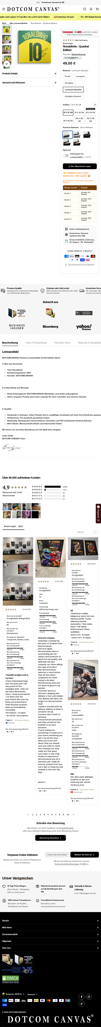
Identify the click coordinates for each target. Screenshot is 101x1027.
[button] (8, 732)
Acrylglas (69, 83)
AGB (84, 864)
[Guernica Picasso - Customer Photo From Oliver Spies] (16, 506)
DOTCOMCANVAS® (17, 1012)
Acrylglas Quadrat (73, 96)
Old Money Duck (77, 785)
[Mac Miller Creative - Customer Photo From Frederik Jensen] (36, 514)
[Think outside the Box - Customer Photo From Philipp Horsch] (7, 506)
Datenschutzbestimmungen (67, 864)
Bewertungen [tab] (10, 526)
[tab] (10, 343)
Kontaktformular (66, 828)
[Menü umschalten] (3, 9)
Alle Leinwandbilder (18, 23)
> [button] (73, 814)
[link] (50, 313)
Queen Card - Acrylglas (80, 634)
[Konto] (91, 9)
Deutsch (31, 994)
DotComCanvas (79, 54)
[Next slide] (6, 64)
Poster (68, 76)
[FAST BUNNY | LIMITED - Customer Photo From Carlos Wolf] (16, 514)
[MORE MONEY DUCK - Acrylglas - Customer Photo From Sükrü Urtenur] (7, 514)
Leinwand (80, 76)
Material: (75, 70)
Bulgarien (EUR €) (14, 994)
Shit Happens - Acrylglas (15, 713)
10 (68, 814)
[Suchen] (84, 9)
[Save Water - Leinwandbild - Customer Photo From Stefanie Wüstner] (26, 506)
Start (4, 23)
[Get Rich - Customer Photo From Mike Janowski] (26, 514)
